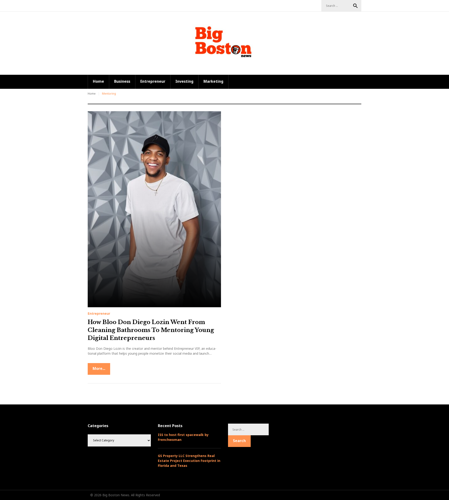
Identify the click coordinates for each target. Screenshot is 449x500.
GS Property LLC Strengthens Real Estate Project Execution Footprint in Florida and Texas (189, 461)
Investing (184, 81)
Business (122, 81)
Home (98, 81)
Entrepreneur (152, 81)
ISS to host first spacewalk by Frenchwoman (183, 437)
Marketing (213, 81)
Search (355, 6)
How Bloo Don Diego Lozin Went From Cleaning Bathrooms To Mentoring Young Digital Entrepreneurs (151, 330)
